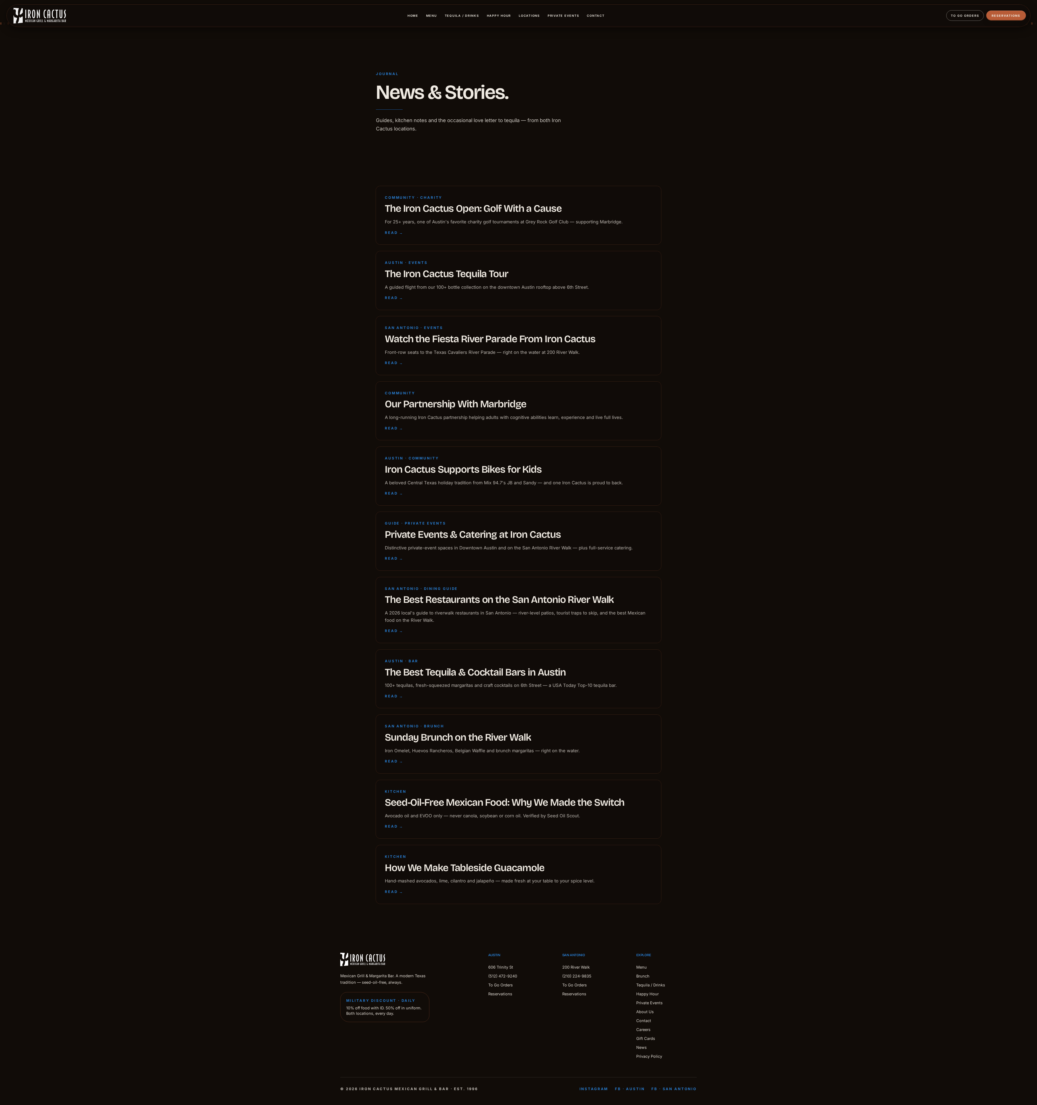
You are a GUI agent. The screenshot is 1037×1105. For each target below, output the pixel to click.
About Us (645, 1011)
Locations (529, 16)
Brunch (642, 976)
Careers (643, 1029)
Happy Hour (499, 16)
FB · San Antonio (674, 1089)
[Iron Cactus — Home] (40, 15)
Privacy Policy (649, 1056)
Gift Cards (645, 1038)
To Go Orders (965, 16)
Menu (431, 16)
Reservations (1006, 16)
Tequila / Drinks (462, 16)
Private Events (563, 16)
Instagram (594, 1089)
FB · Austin (630, 1089)
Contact (595, 16)
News (641, 1047)
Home (413, 16)
